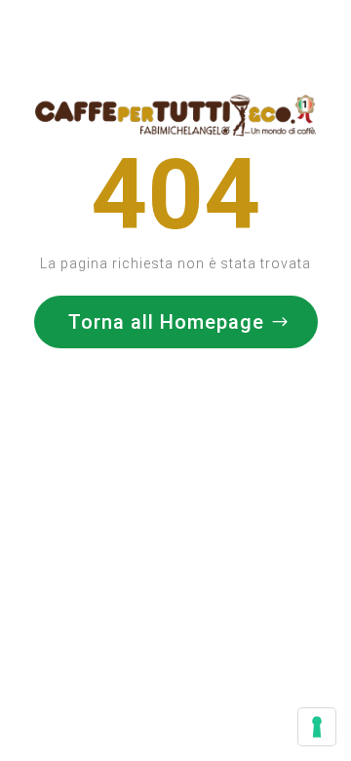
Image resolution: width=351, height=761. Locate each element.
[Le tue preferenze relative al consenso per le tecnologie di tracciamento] (316, 726)
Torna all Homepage (166, 322)
